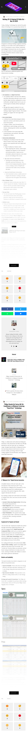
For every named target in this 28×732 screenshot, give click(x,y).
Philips (9, 698)
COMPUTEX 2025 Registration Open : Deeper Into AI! (17, 231)
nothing (9, 271)
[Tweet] (21, 309)
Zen (14, 329)
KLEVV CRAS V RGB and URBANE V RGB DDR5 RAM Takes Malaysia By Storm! (16, 360)
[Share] (7, 309)
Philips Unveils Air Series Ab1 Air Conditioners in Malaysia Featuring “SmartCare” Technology (14, 377)
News (11, 16)
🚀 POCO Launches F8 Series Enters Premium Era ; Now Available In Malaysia (14, 392)
